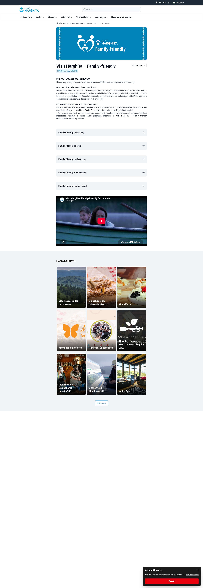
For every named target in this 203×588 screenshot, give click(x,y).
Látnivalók (66, 17)
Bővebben (101, 403)
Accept (172, 581)
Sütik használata (192, 575)
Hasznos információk (121, 17)
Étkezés (52, 17)
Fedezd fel (25, 17)
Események (100, 17)
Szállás (39, 17)
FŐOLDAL (62, 23)
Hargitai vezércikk (76, 23)
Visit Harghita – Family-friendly (84, 110)
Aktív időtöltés (83, 17)
